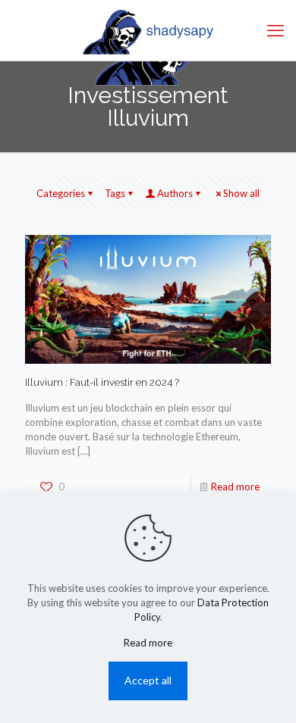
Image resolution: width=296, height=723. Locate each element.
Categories (60, 193)
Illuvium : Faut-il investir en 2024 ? (102, 382)
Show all (241, 193)
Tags (115, 193)
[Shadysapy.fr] (148, 30)
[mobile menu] (275, 30)
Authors (175, 193)
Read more (235, 486)
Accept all (148, 680)
